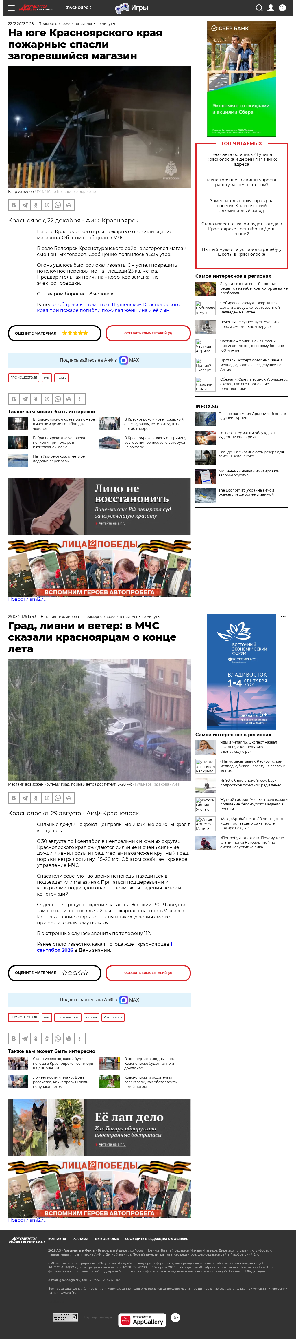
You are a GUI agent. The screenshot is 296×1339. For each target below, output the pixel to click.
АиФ (176, 784)
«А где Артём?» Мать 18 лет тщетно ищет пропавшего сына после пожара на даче (251, 823)
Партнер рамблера (98, 1317)
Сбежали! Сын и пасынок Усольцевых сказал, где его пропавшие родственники (254, 384)
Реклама (80, 1239)
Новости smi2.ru (27, 599)
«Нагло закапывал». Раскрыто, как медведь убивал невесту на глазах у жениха (252, 766)
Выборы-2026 (107, 1239)
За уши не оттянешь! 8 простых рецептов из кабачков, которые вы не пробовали (254, 288)
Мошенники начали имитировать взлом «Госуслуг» (249, 473)
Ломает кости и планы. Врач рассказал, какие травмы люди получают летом (60, 1082)
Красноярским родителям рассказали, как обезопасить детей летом (150, 1082)
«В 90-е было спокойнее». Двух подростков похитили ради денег (250, 782)
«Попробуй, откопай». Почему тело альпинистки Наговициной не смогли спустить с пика (252, 842)
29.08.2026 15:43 (22, 616)
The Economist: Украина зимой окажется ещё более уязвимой (246, 492)
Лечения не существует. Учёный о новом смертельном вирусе (250, 324)
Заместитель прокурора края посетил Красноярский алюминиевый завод (241, 205)
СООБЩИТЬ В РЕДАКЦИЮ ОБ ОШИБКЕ (156, 1239)
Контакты (57, 1239)
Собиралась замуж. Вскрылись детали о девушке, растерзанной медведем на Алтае (250, 307)
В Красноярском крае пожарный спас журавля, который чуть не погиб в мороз (154, 424)
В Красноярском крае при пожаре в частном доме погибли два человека (64, 424)
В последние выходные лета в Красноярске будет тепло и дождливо (151, 1063)
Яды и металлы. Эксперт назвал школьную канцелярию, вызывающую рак (248, 747)
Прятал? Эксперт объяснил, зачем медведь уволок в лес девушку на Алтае (251, 365)
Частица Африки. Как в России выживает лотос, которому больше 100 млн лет (252, 345)
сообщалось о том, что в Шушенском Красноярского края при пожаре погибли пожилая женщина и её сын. (108, 307)
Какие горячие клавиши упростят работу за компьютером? (242, 182)
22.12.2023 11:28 (21, 23)
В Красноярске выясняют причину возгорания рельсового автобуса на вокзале (155, 442)
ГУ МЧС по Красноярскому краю (66, 191)
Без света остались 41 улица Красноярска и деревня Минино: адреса (241, 159)
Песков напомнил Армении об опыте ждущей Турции (252, 416)
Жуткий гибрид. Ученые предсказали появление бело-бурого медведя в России (254, 804)
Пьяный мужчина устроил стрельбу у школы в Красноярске (242, 252)
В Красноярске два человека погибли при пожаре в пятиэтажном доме (59, 442)
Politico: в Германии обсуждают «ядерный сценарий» (247, 435)
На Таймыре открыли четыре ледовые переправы (59, 458)
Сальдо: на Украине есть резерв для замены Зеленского (251, 454)
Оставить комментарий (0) (148, 333)
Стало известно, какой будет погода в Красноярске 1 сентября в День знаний (241, 229)
